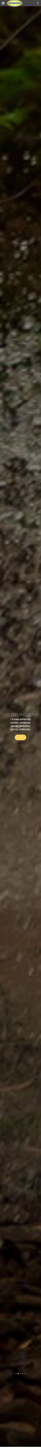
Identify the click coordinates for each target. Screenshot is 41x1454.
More (20, 737)
